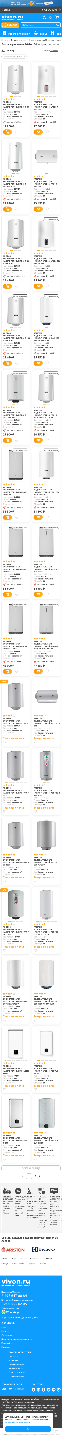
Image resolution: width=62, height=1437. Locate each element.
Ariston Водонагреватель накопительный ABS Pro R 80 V (16, 791)
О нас (4, 1327)
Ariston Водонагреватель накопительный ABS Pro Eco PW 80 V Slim (46, 930)
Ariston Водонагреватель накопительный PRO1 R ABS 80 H (45, 182)
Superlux (32, 1264)
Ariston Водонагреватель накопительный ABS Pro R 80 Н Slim (16, 861)
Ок (28, 1429)
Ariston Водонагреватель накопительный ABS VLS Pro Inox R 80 (15, 568)
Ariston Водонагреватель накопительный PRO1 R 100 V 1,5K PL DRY (16, 337)
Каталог (4, 40)
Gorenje (4, 1264)
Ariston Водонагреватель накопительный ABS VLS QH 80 (15, 1139)
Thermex (43, 1264)
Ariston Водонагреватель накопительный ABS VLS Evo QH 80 (46, 1139)
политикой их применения (17, 1422)
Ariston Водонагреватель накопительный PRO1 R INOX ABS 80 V (14, 414)
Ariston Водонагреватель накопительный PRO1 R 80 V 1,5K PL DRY (16, 259)
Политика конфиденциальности (16, 1339)
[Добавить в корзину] (7, 132)
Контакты (6, 1347)
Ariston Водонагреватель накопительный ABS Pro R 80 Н (47, 722)
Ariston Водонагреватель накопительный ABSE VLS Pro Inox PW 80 (15, 645)
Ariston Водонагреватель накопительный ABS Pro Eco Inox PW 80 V (15, 1000)
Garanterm (47, 1258)
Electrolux (34, 1258)
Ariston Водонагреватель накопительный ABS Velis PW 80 (16, 1069)
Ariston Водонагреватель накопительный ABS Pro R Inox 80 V (16, 930)
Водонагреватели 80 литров (41, 40)
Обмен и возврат (17, 1364)
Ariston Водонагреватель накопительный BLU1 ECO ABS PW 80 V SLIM (46, 337)
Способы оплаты (17, 1376)
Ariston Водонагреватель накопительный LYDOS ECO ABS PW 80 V (47, 259)
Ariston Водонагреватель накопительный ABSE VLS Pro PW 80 (46, 568)
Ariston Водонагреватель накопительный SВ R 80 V (15, 720)
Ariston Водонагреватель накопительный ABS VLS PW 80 (46, 1069)
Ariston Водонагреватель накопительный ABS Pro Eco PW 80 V (46, 861)
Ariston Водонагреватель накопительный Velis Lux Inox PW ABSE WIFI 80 (47, 645)
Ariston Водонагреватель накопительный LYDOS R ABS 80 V (46, 105)
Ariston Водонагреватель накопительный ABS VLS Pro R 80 (15, 491)
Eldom (23, 1258)
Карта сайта (7, 1343)
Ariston (4, 1258)
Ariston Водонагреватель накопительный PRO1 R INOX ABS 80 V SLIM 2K (45, 414)
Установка (13, 1360)
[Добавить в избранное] (16, 131)
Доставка (13, 1356)
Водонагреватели (19, 40)
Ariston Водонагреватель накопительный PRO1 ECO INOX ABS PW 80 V (47, 491)
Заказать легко (16, 1368)
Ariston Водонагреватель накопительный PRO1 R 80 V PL (16, 105)
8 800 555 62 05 (14, 1304)
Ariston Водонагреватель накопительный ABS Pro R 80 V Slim (47, 791)
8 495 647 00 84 (14, 1296)
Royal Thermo (18, 1264)
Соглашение (7, 1335)
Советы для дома (17, 1372)
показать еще (31, 1168)
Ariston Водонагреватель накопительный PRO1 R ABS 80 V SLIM (14, 182)
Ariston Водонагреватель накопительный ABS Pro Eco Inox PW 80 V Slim (46, 1000)
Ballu (14, 1258)
